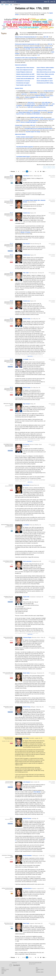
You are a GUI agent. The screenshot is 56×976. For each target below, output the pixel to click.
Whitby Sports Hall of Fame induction (25, 67)
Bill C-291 (33, 125)
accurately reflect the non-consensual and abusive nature (38, 128)
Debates (7, 4)
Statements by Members (21, 65)
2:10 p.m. (11, 784)
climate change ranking (24, 112)
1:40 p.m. (11, 180)
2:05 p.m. (11, 599)
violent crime (46, 97)
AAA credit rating (46, 102)
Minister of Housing (25, 232)
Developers (38, 972)
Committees (4, 970)
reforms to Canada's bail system (28, 122)
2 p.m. (12, 448)
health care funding (42, 110)
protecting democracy (40, 107)
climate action (45, 104)
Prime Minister (37, 792)
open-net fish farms (33, 120)
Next (44, 171)
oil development (36, 112)
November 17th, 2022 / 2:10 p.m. (7, 741)
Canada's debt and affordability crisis (25, 78)
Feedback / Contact (40, 969)
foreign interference (49, 91)
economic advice (31, 104)
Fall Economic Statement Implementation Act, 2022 (27, 44)
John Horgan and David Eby (43, 76)
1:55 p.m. (11, 364)
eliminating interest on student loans (32, 47)
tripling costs (43, 94)
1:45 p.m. (11, 248)
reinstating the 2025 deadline (33, 114)
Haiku (37, 970)
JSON (42, 972)
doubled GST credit (43, 105)
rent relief (28, 49)
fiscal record (31, 102)
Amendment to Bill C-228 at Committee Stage (26, 57)
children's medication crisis (31, 97)
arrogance (30, 110)
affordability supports (30, 105)
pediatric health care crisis (36, 117)
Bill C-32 (50, 44)
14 (35, 171)
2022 (11, 4)
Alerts (3, 973)
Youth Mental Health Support (23, 156)
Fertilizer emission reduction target (24, 137)
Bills (19, 969)
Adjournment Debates (20, 134)
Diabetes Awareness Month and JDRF (25, 74)
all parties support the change (33, 131)
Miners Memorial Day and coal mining (46, 72)
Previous (13, 171)
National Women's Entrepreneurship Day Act (25, 37)
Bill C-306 (46, 37)
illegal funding (33, 92)
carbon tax (23, 94)
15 (38, 171)
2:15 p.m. (11, 891)
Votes (20, 970)
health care (30, 107)
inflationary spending (40, 95)
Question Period (19, 88)
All (40, 171)
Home (2, 4)
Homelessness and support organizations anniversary (22, 83)
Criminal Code (18, 125)
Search (3, 972)
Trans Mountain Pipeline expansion (24, 146)
